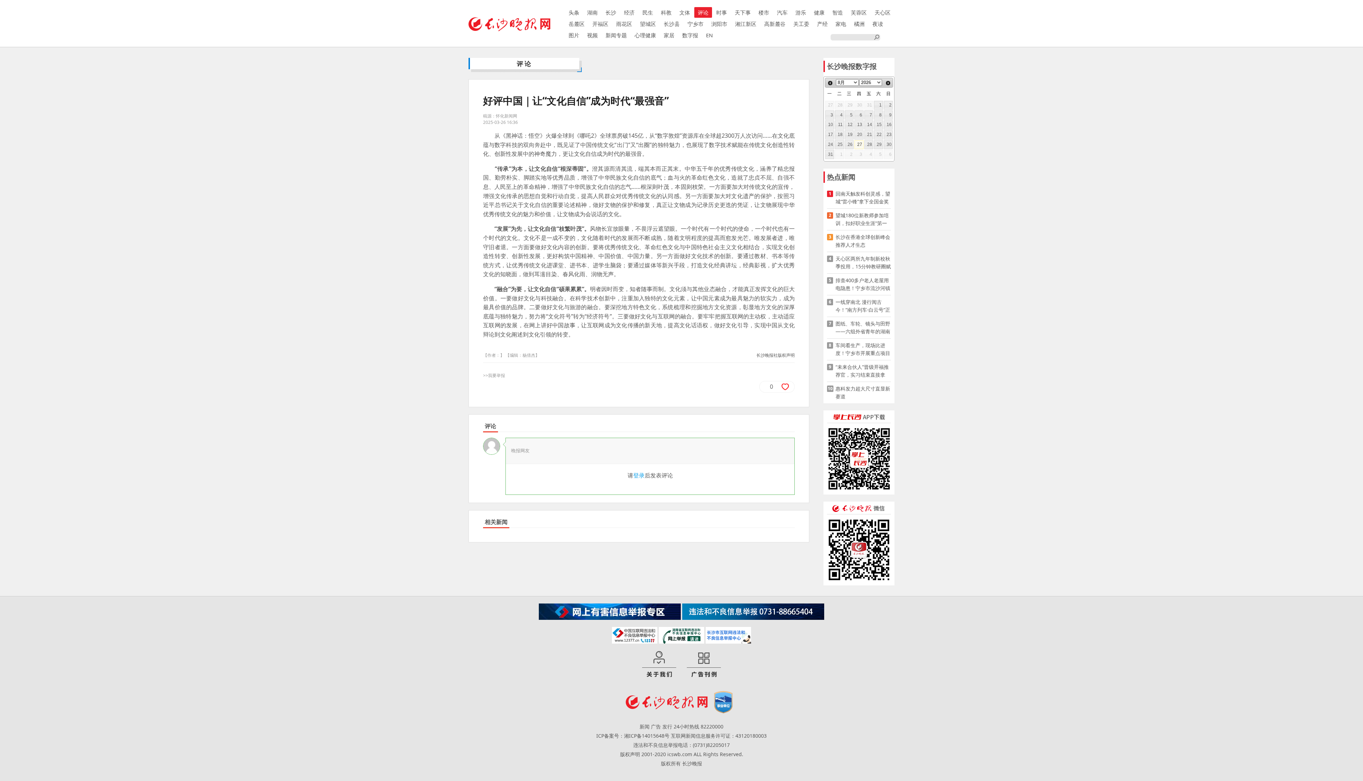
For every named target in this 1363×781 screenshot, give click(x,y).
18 (840, 134)
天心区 (883, 12)
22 (879, 134)
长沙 (611, 12)
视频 (592, 35)
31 (830, 154)
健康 (819, 12)
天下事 (743, 12)
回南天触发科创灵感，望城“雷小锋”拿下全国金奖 (863, 197)
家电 (841, 23)
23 (889, 134)
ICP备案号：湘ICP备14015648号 (632, 735)
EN (709, 35)
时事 (721, 12)
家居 (669, 35)
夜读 (877, 23)
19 (850, 134)
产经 (822, 23)
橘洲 (859, 23)
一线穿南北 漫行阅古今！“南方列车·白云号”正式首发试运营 (863, 306)
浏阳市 (719, 23)
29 (879, 144)
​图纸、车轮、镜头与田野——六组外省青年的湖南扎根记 (863, 327)
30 (889, 144)
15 (879, 124)
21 (869, 134)
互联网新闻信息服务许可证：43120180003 (719, 735)
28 (869, 144)
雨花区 (624, 23)
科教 (666, 12)
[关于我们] (659, 664)
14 (869, 124)
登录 (639, 475)
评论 (703, 12)
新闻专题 (616, 35)
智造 (837, 12)
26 (850, 144)
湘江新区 (745, 23)
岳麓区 (577, 23)
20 (859, 134)
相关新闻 (496, 522)
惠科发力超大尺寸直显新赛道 (863, 392)
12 (850, 124)
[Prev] (830, 83)
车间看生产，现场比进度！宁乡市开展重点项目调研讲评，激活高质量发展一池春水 (863, 349)
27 (859, 144)
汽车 (782, 12)
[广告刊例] (704, 664)
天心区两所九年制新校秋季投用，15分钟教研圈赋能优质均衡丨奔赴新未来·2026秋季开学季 (863, 263)
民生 (647, 12)
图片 (574, 35)
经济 (629, 12)
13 (859, 124)
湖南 (592, 12)
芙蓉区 (859, 12)
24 (830, 144)
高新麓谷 (774, 23)
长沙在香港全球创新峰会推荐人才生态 (863, 241)
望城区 (648, 23)
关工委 (801, 23)
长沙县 (672, 23)
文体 (684, 12)
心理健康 (645, 35)
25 (840, 144)
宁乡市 (696, 23)
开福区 (600, 23)
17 (830, 134)
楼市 (764, 12)
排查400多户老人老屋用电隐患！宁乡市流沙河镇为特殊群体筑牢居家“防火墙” (863, 284)
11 (840, 124)
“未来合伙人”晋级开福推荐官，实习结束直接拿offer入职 (862, 371)
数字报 (690, 35)
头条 (574, 12)
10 (830, 124)
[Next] (888, 83)
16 (889, 124)
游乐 (800, 12)
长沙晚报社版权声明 (775, 355)
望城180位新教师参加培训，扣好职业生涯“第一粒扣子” (862, 219)
